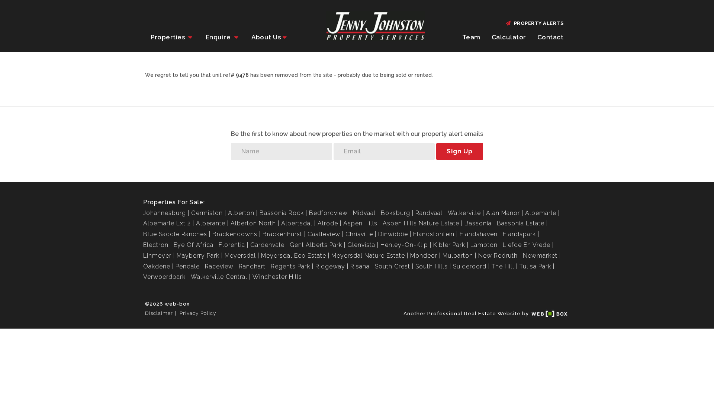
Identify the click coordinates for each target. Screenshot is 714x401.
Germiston (207, 212)
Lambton (484, 244)
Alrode (328, 223)
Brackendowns (234, 234)
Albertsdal (296, 223)
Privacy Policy (198, 313)
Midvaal (364, 212)
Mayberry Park (198, 255)
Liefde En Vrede (526, 244)
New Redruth (498, 255)
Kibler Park (449, 244)
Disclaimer (159, 313)
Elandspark (519, 234)
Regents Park (290, 266)
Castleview (324, 234)
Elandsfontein (433, 234)
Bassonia (478, 223)
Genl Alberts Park (316, 244)
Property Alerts (537, 23)
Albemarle (540, 212)
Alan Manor (503, 212)
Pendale (188, 266)
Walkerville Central (219, 276)
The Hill (503, 266)
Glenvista (361, 244)
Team (471, 37)
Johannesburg (164, 212)
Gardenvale (267, 244)
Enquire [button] (219, 37)
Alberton (241, 212)
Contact (550, 37)
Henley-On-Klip (404, 244)
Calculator (509, 37)
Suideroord (469, 266)
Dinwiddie (393, 234)
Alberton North (253, 223)
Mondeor (423, 255)
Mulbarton (458, 255)
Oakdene (156, 266)
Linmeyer (157, 255)
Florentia (232, 244)
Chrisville (359, 234)
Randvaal (429, 212)
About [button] (266, 37)
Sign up (460, 151)
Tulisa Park (535, 266)
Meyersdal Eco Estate (293, 255)
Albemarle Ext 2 (167, 223)
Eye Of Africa (193, 244)
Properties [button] (169, 37)
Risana (360, 266)
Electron (155, 244)
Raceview (219, 266)
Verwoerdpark (164, 276)
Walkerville (464, 212)
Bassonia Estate (520, 223)
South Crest (392, 266)
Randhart (252, 266)
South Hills (431, 266)
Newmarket (540, 255)
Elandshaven (479, 234)
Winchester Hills (277, 276)
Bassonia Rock (282, 212)
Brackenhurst (282, 234)
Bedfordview (328, 212)
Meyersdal (240, 255)
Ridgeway (330, 266)
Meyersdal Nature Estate (368, 255)
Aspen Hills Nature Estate (421, 223)
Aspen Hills (360, 223)
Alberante (210, 223)
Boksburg (395, 212)
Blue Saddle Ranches (175, 234)
